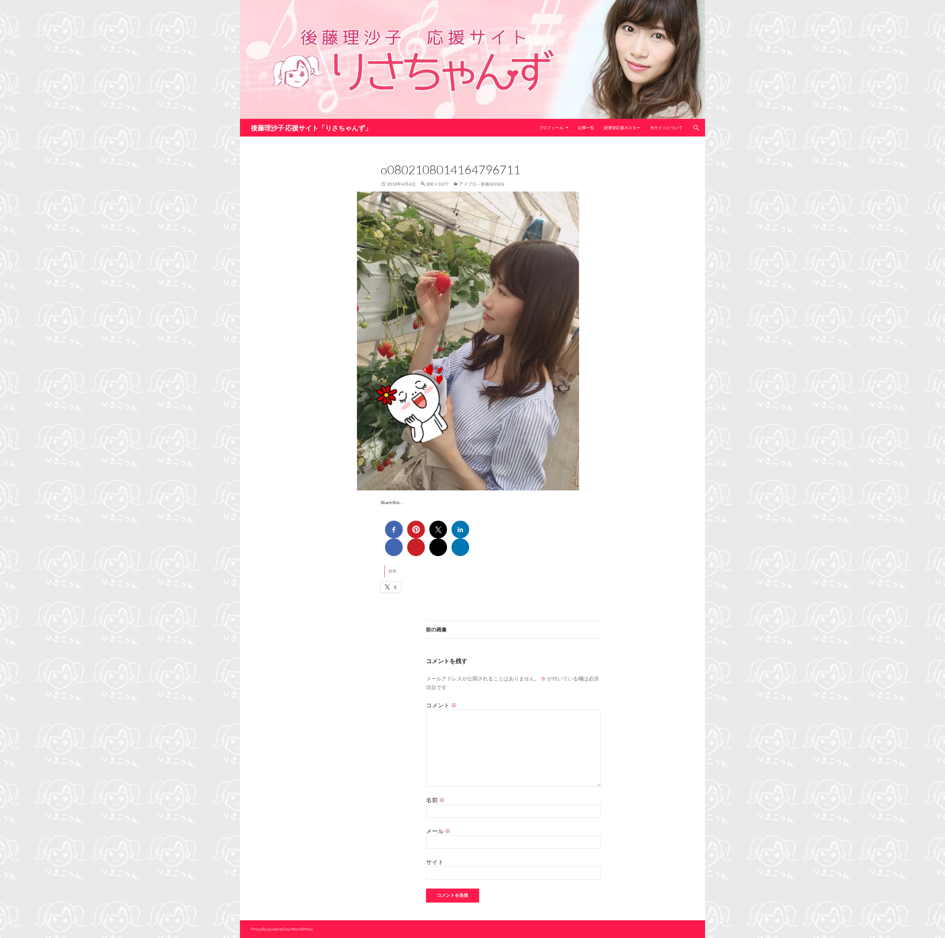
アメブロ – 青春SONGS (481, 184)
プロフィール (551, 127)
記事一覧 (586, 127)
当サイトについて (666, 127)
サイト (435, 861)
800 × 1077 (437, 184)
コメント (441, 704)
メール (438, 830)
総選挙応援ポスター (622, 127)
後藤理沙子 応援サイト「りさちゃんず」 (311, 128)
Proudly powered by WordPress (282, 929)
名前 (435, 799)
